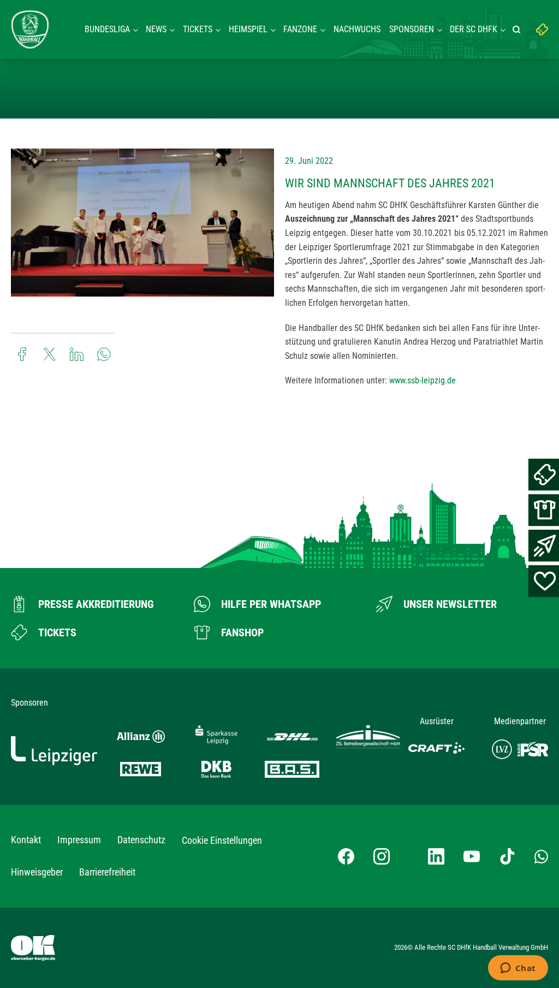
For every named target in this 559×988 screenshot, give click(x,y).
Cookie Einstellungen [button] (222, 840)
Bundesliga (107, 29)
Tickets (197, 29)
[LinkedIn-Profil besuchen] (436, 856)
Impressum (79, 839)
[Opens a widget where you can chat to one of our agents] (517, 969)
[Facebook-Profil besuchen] (346, 856)
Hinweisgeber (37, 872)
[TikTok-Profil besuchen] (507, 856)
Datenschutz (141, 839)
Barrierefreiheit (107, 872)
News (156, 29)
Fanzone (300, 29)
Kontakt (26, 839)
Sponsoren (411, 29)
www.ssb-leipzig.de (422, 380)
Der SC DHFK (473, 29)
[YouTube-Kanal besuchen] (471, 856)
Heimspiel (248, 29)
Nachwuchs (357, 29)
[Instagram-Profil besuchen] (381, 856)
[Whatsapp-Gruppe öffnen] (541, 856)
